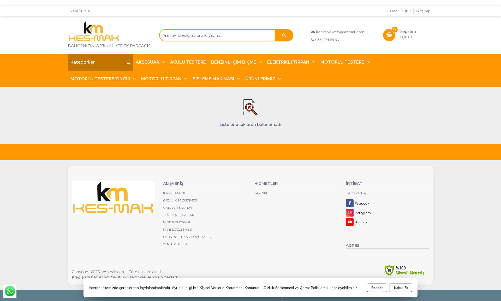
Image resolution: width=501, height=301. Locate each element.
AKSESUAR (148, 62)
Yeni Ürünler (175, 244)
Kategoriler (82, 62)
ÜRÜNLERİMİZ (260, 78)
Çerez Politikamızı (315, 288)
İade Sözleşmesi (177, 229)
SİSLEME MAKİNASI (214, 78)
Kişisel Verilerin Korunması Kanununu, (231, 288)
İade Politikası (176, 222)
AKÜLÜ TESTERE (188, 62)
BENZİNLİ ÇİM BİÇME (234, 62)
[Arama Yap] (284, 35)
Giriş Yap (423, 11)
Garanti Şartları (178, 208)
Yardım (260, 193)
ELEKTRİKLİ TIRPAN (289, 62)
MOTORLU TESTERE (342, 62)
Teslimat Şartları (179, 215)
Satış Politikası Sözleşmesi (187, 237)
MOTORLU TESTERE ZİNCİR (100, 78)
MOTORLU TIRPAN (162, 78)
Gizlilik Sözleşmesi (180, 200)
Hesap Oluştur (399, 11)
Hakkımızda (356, 193)
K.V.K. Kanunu (174, 193)
